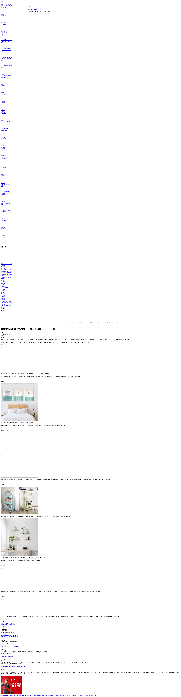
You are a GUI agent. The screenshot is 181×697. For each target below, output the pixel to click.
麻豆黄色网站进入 (47, 695)
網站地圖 (3, 695)
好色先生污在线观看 (10, 695)
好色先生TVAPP (20, 695)
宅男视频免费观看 (85, 695)
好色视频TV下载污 (28, 695)
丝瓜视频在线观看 (38, 695)
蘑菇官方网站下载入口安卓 (97, 695)
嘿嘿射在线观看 (77, 695)
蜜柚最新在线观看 (56, 695)
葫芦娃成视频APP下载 (67, 695)
